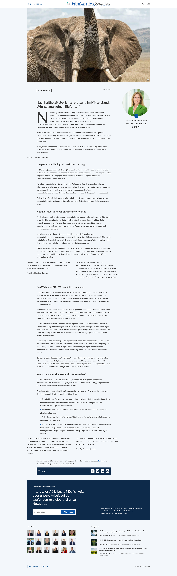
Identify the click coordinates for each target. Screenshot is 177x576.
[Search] (143, 4)
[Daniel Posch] (64, 541)
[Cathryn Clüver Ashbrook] (30, 533)
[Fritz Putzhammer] (72, 541)
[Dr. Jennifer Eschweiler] (38, 533)
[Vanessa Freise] (47, 533)
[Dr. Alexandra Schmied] (38, 550)
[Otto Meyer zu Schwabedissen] (38, 541)
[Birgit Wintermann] (64, 550)
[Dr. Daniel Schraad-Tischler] (47, 550)
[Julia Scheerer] (30, 550)
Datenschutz (146, 566)
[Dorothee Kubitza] (72, 533)
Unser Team (30, 527)
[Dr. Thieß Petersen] (55, 541)
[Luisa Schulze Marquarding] (55, 550)
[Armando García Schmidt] (55, 533)
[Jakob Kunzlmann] (30, 541)
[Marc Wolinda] (72, 550)
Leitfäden (101, 461)
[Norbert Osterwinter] (47, 541)
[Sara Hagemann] (64, 533)
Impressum (138, 566)
